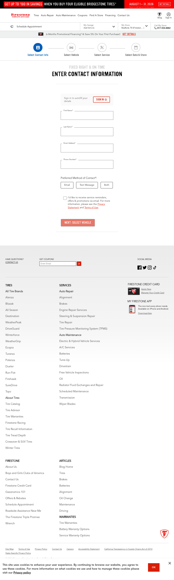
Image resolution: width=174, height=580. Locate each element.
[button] (36, 15)
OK (154, 567)
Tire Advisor (12, 410)
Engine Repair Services (73, 310)
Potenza (10, 360)
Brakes (63, 304)
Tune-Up (64, 360)
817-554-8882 (164, 28)
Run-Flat (10, 373)
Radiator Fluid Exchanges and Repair (81, 385)
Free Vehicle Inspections (74, 372)
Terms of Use (91, 207)
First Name (68, 111)
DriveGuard (12, 329)
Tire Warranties (14, 416)
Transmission (67, 398)
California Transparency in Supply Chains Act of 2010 (128, 549)
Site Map (9, 549)
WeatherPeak (13, 322)
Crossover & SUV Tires (18, 442)
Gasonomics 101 (15, 492)
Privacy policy (22, 573)
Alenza (9, 297)
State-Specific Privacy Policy (18, 553)
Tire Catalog (12, 404)
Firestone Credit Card (18, 486)
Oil (61, 379)
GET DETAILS (129, 34)
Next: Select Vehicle (78, 223)
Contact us (11, 262)
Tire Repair (65, 322)
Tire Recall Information (18, 429)
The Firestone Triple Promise (22, 517)
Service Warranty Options (74, 535)
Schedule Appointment (19, 504)
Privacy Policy (41, 549)
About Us (11, 467)
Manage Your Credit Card (152, 293)
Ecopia (9, 347)
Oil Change (66, 498)
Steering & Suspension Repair (77, 316)
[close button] (169, 563)
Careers (70, 549)
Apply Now (146, 289)
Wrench (10, 523)
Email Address (69, 143)
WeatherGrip (13, 341)
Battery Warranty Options (74, 529)
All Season (11, 310)
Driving (63, 511)
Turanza (10, 354)
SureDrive (11, 385)
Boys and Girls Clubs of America (24, 473)
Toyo (8, 391)
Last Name (68, 127)
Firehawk (10, 379)
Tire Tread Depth (15, 435)
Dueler (9, 366)
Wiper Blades (67, 404)
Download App (145, 313)
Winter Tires (12, 448)
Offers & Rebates (15, 498)
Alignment (65, 297)
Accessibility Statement (89, 549)
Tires (62, 473)
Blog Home (66, 467)
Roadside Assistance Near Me (23, 511)
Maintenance (67, 504)
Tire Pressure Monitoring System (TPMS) (83, 329)
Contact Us (12, 479)
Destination (12, 316)
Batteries (64, 354)
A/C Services (67, 347)
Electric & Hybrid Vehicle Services (79, 341)
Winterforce (12, 335)
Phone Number (70, 160)
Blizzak (9, 304)
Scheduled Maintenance (74, 391)
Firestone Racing (15, 423)
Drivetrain (65, 366)
